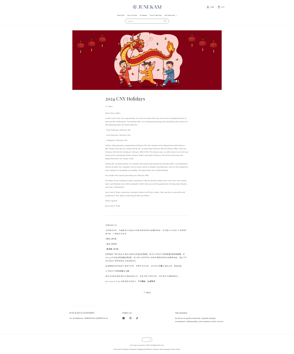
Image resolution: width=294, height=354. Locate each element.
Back (148, 292)
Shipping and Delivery (145, 349)
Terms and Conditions (121, 349)
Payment (133, 349)
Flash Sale (120, 15)
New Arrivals (132, 15)
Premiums (143, 15)
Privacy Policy (176, 349)
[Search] (165, 21)
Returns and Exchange (161, 349)
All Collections (169, 15)
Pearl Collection (156, 15)
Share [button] (111, 106)
